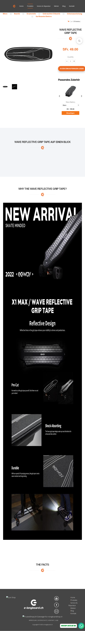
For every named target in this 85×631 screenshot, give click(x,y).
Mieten (56, 6)
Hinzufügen (70, 113)
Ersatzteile (31, 14)
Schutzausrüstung (74, 14)
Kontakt (72, 6)
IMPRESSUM (32, 620)
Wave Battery (70, 102)
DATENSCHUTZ (42, 620)
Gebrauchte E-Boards (51, 14)
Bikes (5, 14)
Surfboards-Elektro (44, 16)
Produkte (30, 6)
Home (21, 6)
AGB (56, 620)
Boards (17, 14)
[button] (79, 41)
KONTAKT (51, 620)
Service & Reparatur (43, 6)
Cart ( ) (75, 21)
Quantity (70, 57)
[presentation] (59, 96)
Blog (64, 6)
